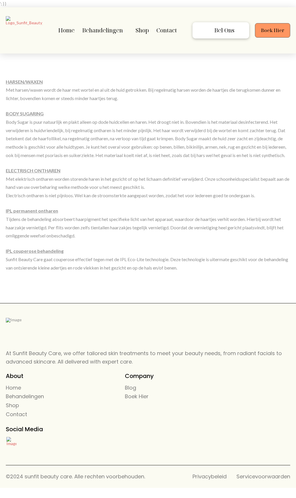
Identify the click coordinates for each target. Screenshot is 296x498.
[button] (221, 30)
